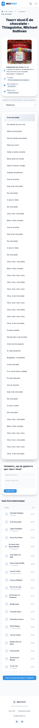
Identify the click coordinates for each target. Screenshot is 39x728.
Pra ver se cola (15, 587)
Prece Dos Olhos (16, 538)
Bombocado (14, 604)
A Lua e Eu (14, 666)
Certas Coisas (15, 635)
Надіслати (10, 491)
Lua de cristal (15, 571)
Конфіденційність (19, 716)
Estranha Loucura (16, 619)
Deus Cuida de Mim (17, 563)
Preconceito (14, 651)
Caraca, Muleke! (16, 580)
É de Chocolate (15, 522)
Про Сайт (12, 711)
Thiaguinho (21, 11)
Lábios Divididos (16, 529)
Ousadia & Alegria (16, 513)
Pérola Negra (15, 626)
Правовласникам (24, 711)
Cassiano (14, 668)
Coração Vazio (15, 612)
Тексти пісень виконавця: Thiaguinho (19, 678)
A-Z (36, 3)
